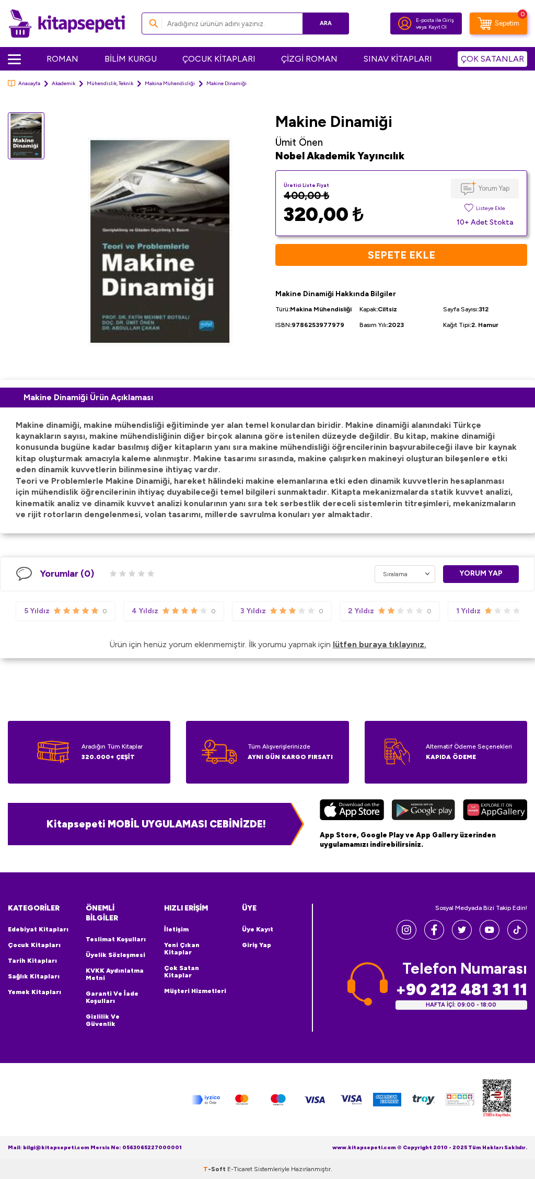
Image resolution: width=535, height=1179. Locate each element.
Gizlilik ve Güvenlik (103, 1020)
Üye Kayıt (257, 929)
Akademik (63, 83)
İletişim (176, 929)
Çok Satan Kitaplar (181, 971)
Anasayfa (29, 83)
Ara (326, 23)
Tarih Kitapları (32, 960)
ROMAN (62, 59)
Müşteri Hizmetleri (195, 991)
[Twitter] (462, 937)
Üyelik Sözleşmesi (115, 955)
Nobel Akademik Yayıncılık (339, 156)
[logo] (67, 23)
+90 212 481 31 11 (461, 989)
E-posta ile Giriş (435, 20)
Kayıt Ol (437, 27)
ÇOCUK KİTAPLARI (218, 59)
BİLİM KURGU (130, 59)
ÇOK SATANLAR (492, 59)
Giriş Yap (256, 945)
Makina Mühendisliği (170, 83)
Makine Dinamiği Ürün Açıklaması (88, 397)
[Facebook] (434, 937)
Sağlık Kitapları (34, 976)
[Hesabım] (405, 23)
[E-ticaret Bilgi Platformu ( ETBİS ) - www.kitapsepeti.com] (496, 1100)
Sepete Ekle (401, 255)
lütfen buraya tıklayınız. (379, 644)
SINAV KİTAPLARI (398, 59)
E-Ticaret (239, 1169)
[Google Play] (423, 811)
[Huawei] (495, 811)
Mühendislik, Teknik (110, 83)
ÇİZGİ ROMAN (309, 59)
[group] (160, 242)
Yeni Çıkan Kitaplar (182, 948)
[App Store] (352, 811)
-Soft (215, 1169)
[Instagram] (406, 937)
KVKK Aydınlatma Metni (115, 974)
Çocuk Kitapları (34, 945)
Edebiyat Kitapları (38, 929)
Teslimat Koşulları (116, 939)
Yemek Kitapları (34, 992)
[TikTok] (517, 937)
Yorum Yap (494, 188)
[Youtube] (489, 937)
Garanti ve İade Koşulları (112, 997)
